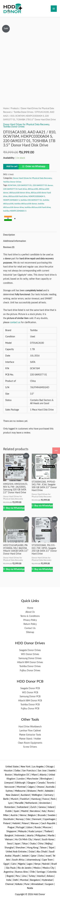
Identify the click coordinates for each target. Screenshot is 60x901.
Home (6, 108)
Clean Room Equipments (30, 743)
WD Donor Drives (30, 654)
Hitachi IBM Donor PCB (30, 701)
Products (15, 108)
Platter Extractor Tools (30, 735)
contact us (15, 322)
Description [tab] (9, 235)
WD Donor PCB (30, 692)
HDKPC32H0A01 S (11, 200)
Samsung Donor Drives (30, 658)
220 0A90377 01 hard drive (15, 189)
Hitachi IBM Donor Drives (30, 662)
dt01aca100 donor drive (19, 193)
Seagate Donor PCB (30, 688)
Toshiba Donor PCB (30, 705)
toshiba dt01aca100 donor (25, 204)
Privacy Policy (30, 620)
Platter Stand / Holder (30, 739)
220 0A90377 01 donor (43, 185)
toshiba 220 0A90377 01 (31, 200)
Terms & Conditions (30, 616)
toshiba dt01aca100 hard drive (38, 207)
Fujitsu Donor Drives (30, 670)
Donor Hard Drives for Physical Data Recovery (26, 124)
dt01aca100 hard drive (18, 196)
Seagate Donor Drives (30, 650)
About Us (30, 612)
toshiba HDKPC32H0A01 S (14, 211)
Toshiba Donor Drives (23, 112)
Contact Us (30, 628)
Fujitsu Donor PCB (30, 709)
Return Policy (30, 624)
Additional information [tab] (14, 241)
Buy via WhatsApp (15, 508)
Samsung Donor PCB (30, 696)
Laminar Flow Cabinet (30, 731)
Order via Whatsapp (35, 166)
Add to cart (11, 166)
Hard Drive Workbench (30, 727)
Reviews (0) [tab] (8, 247)
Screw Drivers (30, 747)
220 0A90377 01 (24, 185)
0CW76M (12, 185)
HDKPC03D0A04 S (36, 196)
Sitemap (30, 632)
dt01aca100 (33, 189)
